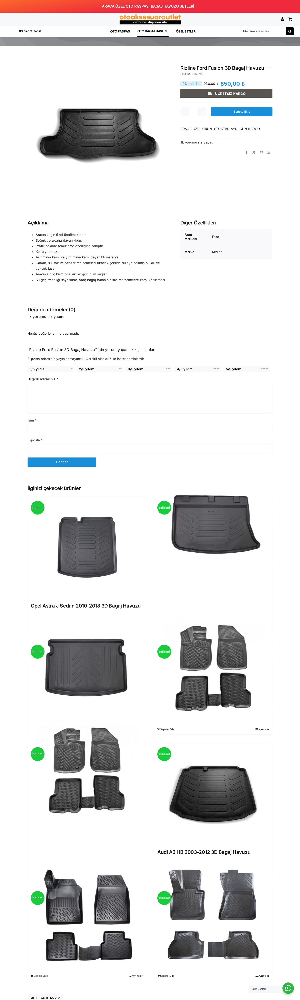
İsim (32, 420)
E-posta (35, 440)
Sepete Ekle (241, 111)
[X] (254, 152)
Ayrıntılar (263, 729)
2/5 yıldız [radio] (86, 369)
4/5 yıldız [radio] (184, 369)
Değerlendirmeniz (43, 379)
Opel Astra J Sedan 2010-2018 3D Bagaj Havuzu (86, 606)
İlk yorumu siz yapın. (196, 142)
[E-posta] (268, 152)
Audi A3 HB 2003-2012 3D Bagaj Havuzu (204, 852)
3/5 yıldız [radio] (135, 369)
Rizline (217, 252)
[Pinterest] (261, 152)
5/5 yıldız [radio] (233, 369)
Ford (215, 237)
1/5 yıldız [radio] (37, 369)
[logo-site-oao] (150, 15)
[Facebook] (246, 152)
